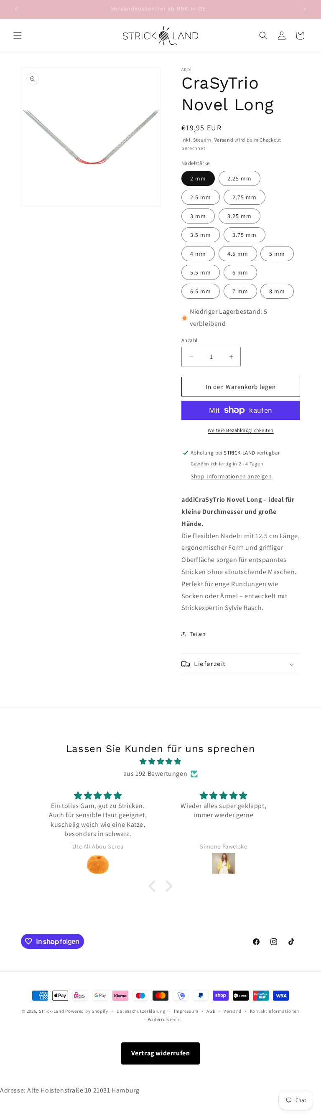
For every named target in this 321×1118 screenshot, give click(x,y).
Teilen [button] (198, 634)
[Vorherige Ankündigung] (16, 9)
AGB (210, 1011)
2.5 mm (200, 197)
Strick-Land (52, 1011)
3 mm (198, 216)
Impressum (186, 1011)
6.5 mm (200, 291)
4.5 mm (237, 253)
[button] (17, 35)
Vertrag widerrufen (160, 1053)
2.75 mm (244, 197)
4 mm (198, 253)
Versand (224, 140)
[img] (160, 761)
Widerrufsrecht (164, 1019)
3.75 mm (244, 235)
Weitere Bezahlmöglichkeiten (241, 430)
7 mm (240, 291)
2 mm (198, 178)
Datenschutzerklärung (141, 1011)
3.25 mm (239, 216)
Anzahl (189, 340)
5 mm (277, 253)
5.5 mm (200, 272)
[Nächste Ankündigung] (305, 9)
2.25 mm (239, 178)
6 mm (240, 272)
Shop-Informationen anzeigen (231, 476)
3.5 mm (200, 235)
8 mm (277, 291)
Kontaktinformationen (274, 1011)
